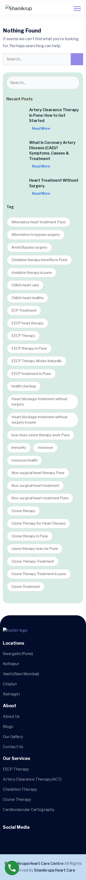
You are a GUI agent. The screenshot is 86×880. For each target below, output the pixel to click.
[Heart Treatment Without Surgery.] (16, 187)
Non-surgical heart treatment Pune (40, 498)
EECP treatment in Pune (31, 374)
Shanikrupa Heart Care (54, 870)
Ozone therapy (23, 511)
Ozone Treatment (25, 587)
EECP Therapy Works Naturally (36, 361)
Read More (41, 128)
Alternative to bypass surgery (35, 234)
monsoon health (24, 460)
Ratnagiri (11, 694)
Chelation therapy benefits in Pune (39, 260)
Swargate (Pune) (18, 653)
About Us (11, 716)
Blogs (8, 726)
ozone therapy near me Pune (34, 548)
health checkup (23, 386)
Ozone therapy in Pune (29, 536)
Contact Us (13, 747)
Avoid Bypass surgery (29, 247)
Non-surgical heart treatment (35, 485)
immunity (18, 447)
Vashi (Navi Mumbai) (21, 674)
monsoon (45, 447)
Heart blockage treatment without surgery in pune (39, 420)
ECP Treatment (24, 310)
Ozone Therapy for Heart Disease (38, 523)
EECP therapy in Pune (29, 348)
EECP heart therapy (27, 323)
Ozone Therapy (17, 799)
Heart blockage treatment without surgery (39, 402)
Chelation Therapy (20, 789)
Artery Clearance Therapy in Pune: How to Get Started (54, 115)
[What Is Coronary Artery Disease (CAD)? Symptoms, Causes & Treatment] (16, 149)
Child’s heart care (25, 285)
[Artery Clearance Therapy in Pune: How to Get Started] (16, 117)
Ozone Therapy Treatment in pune (38, 574)
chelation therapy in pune (31, 272)
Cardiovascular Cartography (28, 809)
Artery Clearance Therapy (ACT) (32, 779)
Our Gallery (13, 736)
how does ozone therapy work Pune (40, 435)
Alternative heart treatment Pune (38, 222)
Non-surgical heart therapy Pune (37, 473)
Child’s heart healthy (27, 298)
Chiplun (10, 684)
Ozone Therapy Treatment (32, 561)
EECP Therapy (23, 336)
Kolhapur (11, 664)
